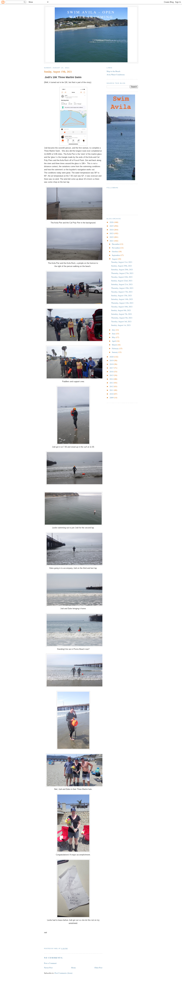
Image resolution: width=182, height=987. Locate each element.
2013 (112, 382)
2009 (112, 397)
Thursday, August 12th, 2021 (122, 303)
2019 (112, 360)
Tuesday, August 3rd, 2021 (121, 321)
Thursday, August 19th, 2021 (122, 288)
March (114, 344)
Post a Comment (50, 963)
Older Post (98, 967)
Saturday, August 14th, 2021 (122, 299)
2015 (112, 375)
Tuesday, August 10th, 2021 (122, 306)
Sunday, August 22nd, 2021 (122, 280)
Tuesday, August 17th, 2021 (122, 291)
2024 (112, 229)
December (116, 244)
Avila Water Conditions (116, 74)
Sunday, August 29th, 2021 (121, 265)
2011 (112, 390)
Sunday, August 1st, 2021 (121, 325)
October (115, 251)
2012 (112, 386)
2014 (112, 379)
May (114, 337)
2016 (112, 371)
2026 (112, 222)
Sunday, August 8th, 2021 (121, 310)
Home (73, 967)
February (115, 348)
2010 (112, 394)
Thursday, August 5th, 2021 (122, 317)
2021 (112, 240)
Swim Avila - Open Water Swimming (91, 14)
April (114, 341)
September (116, 255)
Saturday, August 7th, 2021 (121, 314)
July (114, 330)
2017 (112, 368)
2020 (112, 356)
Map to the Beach (113, 71)
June (114, 333)
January (115, 352)
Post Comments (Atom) (63, 973)
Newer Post (48, 967)
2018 (112, 364)
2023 (112, 233)
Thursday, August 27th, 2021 (122, 273)
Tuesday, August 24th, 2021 (122, 277)
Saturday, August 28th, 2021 (122, 269)
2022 (112, 237)
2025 (112, 226)
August (115, 259)
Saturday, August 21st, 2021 (122, 284)
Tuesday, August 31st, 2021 (121, 262)
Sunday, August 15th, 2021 (121, 295)
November (116, 247)
